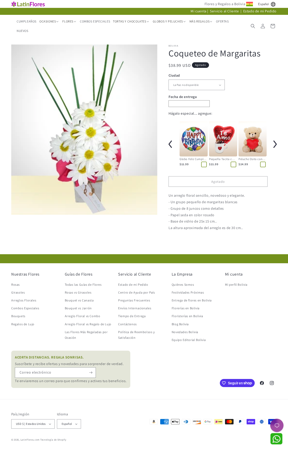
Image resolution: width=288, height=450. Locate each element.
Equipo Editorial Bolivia (189, 340)
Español (263, 4)
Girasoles (18, 292)
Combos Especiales (25, 308)
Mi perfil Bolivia (236, 285)
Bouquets (18, 316)
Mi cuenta (198, 11)
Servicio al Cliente (225, 11)
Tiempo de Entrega (132, 316)
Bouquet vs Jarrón (78, 308)
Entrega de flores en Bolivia (192, 300)
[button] (49, 21)
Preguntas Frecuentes (134, 300)
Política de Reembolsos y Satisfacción (136, 335)
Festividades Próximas (188, 292)
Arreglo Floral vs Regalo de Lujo (88, 324)
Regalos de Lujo (22, 324)
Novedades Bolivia (185, 332)
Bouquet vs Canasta (79, 300)
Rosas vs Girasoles (78, 292)
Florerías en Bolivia (186, 308)
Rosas (15, 285)
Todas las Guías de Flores (83, 285)
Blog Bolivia (180, 324)
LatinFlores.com (30, 439)
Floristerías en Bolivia (187, 316)
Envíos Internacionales (134, 308)
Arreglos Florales (23, 300)
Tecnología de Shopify (53, 439)
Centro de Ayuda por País (136, 292)
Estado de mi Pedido (260, 11)
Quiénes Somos (183, 285)
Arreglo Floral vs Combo (82, 316)
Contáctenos (127, 324)
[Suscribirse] (91, 372)
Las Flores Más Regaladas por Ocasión (86, 335)
